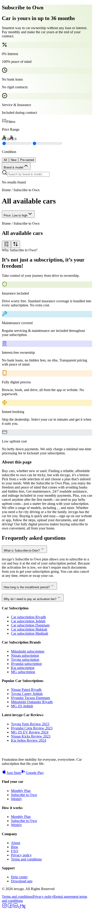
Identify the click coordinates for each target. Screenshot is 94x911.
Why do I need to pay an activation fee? (30, 599)
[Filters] (6, 244)
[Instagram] (4, 907)
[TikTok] (20, 907)
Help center (19, 877)
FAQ (14, 851)
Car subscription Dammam (30, 625)
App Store (13, 773)
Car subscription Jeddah (28, 621)
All (5, 160)
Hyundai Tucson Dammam (30, 698)
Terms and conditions (26, 859)
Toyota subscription (25, 660)
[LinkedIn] (15, 907)
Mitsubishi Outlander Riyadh (32, 702)
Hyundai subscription (26, 664)
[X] (24, 907)
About (15, 843)
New (13, 160)
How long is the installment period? (27, 587)
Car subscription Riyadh (28, 617)
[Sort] (15, 244)
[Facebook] (10, 907)
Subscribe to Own (24, 795)
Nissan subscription (25, 655)
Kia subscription (22, 668)
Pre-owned (27, 160)
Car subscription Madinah (29, 633)
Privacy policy (21, 855)
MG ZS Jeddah (22, 706)
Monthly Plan (21, 791)
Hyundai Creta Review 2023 (31, 728)
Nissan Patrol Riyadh (26, 690)
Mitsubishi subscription (27, 651)
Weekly (16, 799)
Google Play (35, 773)
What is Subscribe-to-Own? (22, 550)
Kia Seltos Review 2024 (28, 740)
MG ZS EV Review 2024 (29, 732)
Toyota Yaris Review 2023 (30, 724)
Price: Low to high (15, 215)
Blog (14, 847)
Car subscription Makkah (29, 629)
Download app (21, 881)
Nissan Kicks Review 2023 (30, 736)
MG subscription (23, 672)
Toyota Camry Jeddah (27, 694)
